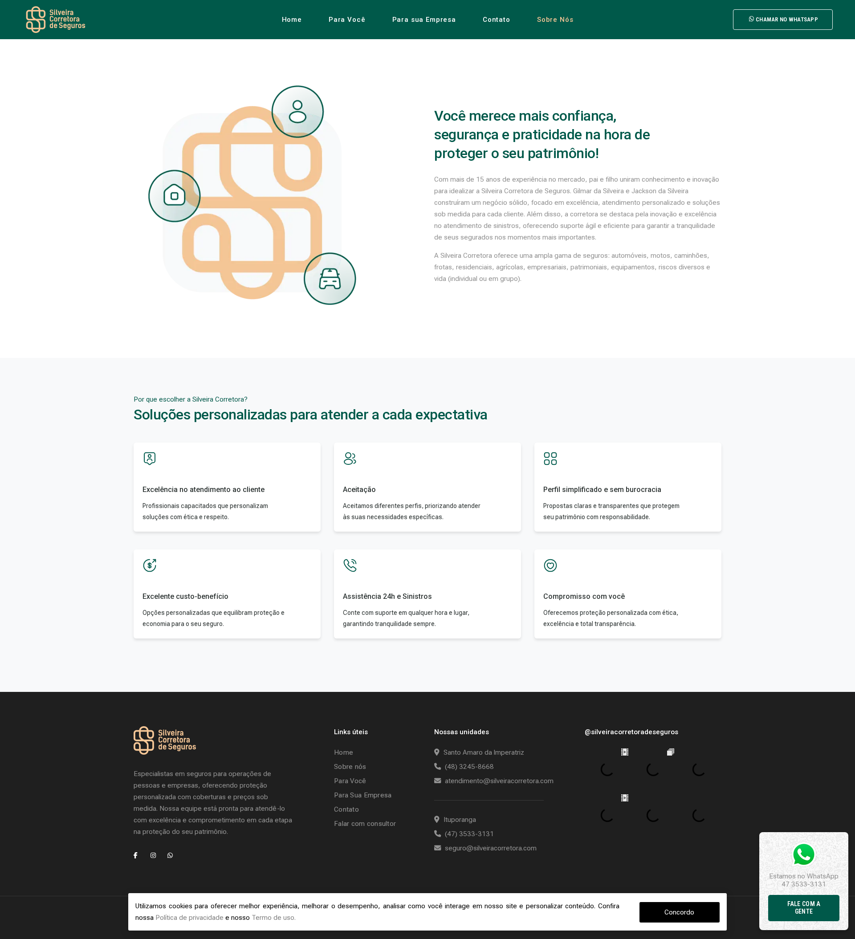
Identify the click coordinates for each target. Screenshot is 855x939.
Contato (496, 20)
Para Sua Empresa (362, 795)
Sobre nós (350, 767)
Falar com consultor (365, 824)
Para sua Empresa (424, 20)
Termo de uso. (274, 918)
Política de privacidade (189, 918)
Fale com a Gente (804, 907)
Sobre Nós (555, 20)
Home (292, 20)
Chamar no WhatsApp (787, 19)
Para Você (347, 20)
